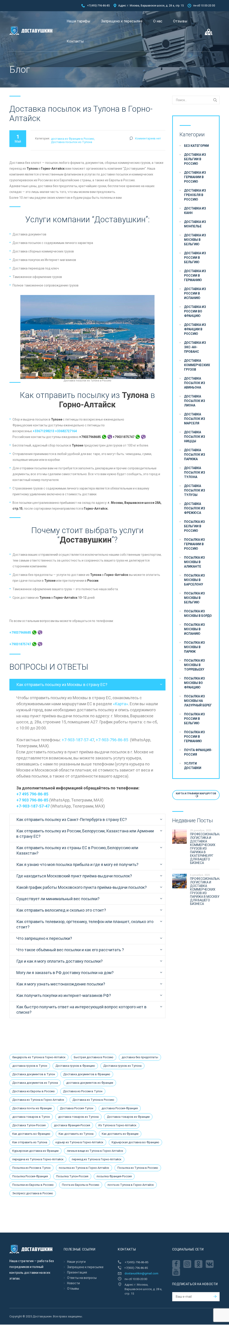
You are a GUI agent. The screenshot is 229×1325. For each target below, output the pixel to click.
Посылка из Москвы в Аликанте (194, 562)
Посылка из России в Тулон (31, 1167)
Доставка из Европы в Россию (33, 1091)
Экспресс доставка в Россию (32, 1193)
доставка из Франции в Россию (72, 138)
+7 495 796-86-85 (32, 794)
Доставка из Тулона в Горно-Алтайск (38, 1099)
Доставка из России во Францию (195, 311)
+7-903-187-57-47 (78, 739)
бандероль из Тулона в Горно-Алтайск (39, 1057)
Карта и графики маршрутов (196, 793)
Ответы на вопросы (82, 1278)
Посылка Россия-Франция (30, 1176)
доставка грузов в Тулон (29, 1065)
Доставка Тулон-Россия (29, 1125)
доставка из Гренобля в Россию (195, 195)
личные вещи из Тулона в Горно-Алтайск (95, 1150)
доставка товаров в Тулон (31, 1116)
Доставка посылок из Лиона (194, 401)
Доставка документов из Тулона (35, 1082)
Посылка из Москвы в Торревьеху (194, 665)
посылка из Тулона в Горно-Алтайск (84, 1167)
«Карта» (120, 703)
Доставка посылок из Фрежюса (194, 508)
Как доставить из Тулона (76, 1133)
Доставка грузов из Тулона (122, 1065)
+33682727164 (66, 431)
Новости (73, 1283)
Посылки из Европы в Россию (33, 1184)
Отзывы (180, 21)
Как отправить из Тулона (29, 1142)
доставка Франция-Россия (72, 1125)
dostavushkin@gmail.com (141, 1273)
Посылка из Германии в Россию (194, 544)
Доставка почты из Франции (32, 1108)
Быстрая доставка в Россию (93, 1057)
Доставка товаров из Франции (128, 1116)
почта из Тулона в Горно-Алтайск (131, 1184)
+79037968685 (20, 632)
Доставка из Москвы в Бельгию (195, 239)
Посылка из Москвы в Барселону (194, 580)
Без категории (196, 145)
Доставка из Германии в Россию (195, 177)
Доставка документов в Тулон (33, 1074)
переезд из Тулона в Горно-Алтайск (96, 1159)
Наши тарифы (78, 21)
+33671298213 (43, 431)
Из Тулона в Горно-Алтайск (117, 1125)
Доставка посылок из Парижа (194, 454)
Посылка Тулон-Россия (72, 1176)
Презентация (77, 1272)
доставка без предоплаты (140, 1057)
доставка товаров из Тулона (78, 1116)
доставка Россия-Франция (120, 1108)
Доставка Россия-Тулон (76, 1108)
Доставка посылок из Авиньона (194, 383)
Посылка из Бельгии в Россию (194, 526)
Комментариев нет (148, 138)
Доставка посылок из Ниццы (194, 436)
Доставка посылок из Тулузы (194, 490)
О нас (157, 21)
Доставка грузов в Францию (75, 1065)
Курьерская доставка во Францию (135, 1142)
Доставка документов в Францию (86, 1074)
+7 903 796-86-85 (32, 800)
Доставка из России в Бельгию (195, 257)
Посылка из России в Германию (194, 736)
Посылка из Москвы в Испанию (194, 629)
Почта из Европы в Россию (80, 1184)
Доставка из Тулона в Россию (93, 1099)
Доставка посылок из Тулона (71, 142)
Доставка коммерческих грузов (197, 365)
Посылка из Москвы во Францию (194, 683)
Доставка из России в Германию (195, 275)
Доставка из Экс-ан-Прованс (195, 347)
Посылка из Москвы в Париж (194, 647)
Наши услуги (76, 1261)
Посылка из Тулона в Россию (137, 1167)
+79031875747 (20, 644)
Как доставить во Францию (31, 1133)
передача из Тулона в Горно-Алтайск (38, 1159)
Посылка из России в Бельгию (194, 718)
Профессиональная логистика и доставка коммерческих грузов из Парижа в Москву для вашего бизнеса (206, 891)
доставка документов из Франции (89, 1082)
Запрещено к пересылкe (121, 21)
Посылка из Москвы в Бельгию (194, 598)
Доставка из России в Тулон (82, 1091)
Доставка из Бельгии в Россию (195, 159)
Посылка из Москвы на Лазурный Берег (198, 701)
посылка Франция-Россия (114, 1176)
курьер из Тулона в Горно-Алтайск (79, 1142)
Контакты (75, 41)
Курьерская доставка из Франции (35, 1150)
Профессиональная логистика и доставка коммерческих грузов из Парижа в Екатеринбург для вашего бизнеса (206, 848)
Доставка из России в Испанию (195, 293)
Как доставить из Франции (120, 1133)
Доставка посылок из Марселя (194, 418)
